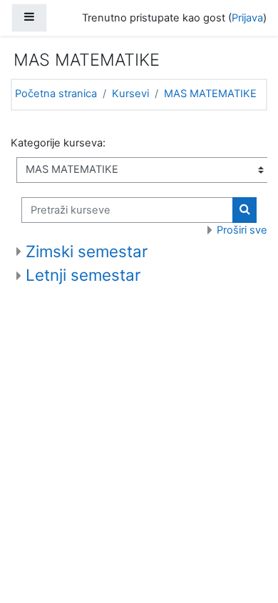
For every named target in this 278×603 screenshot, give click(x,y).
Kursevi (130, 93)
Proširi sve (242, 230)
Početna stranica (56, 93)
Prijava (247, 17)
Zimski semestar (87, 251)
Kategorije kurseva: (58, 142)
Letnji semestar (83, 274)
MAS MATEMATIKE (210, 93)
